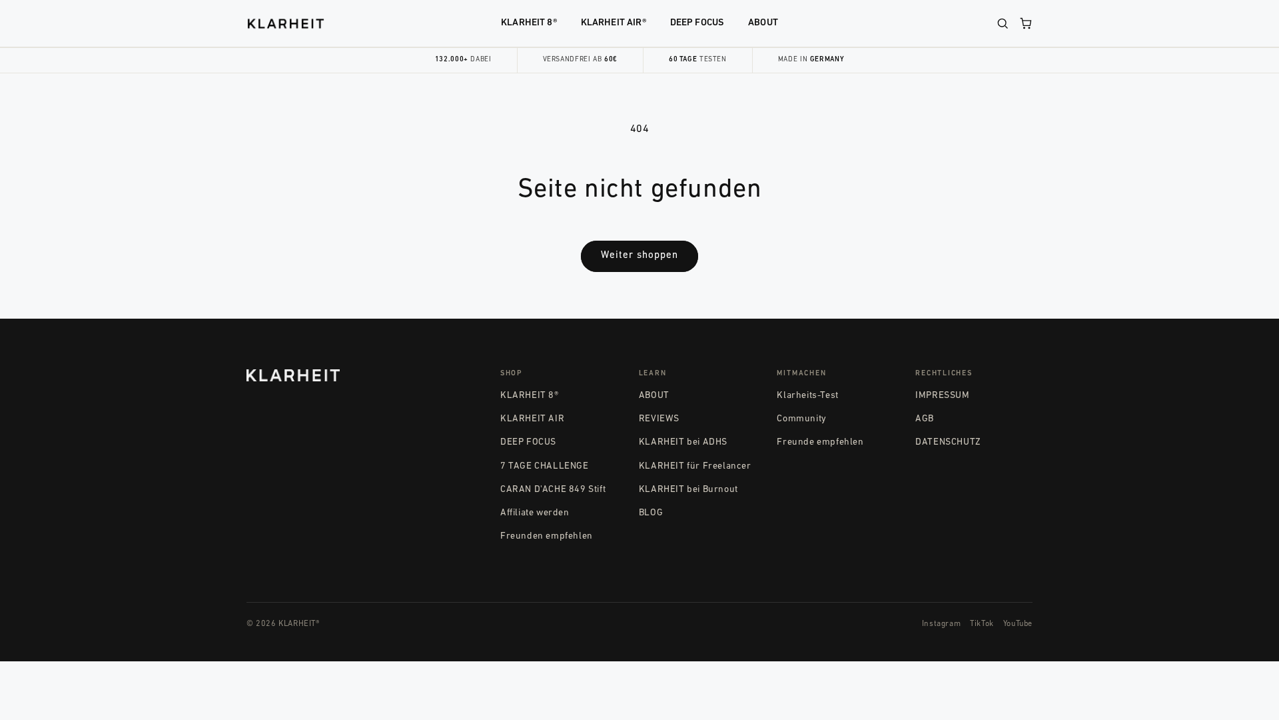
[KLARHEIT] (285, 24)
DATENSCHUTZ (948, 442)
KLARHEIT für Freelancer (695, 466)
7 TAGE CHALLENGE (544, 466)
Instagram (941, 624)
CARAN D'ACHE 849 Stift (553, 490)
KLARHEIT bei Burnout (688, 490)
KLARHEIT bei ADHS (683, 442)
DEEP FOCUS (697, 23)
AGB (924, 419)
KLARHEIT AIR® (613, 23)
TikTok (982, 624)
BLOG (651, 513)
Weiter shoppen (639, 256)
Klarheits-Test (807, 396)
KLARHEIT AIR (532, 419)
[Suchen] (1002, 23)
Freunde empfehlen (820, 442)
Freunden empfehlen (546, 536)
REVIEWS (659, 419)
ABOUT (763, 23)
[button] (1026, 23)
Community (801, 419)
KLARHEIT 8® (529, 23)
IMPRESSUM (942, 396)
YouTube (1018, 624)
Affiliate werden (535, 513)
